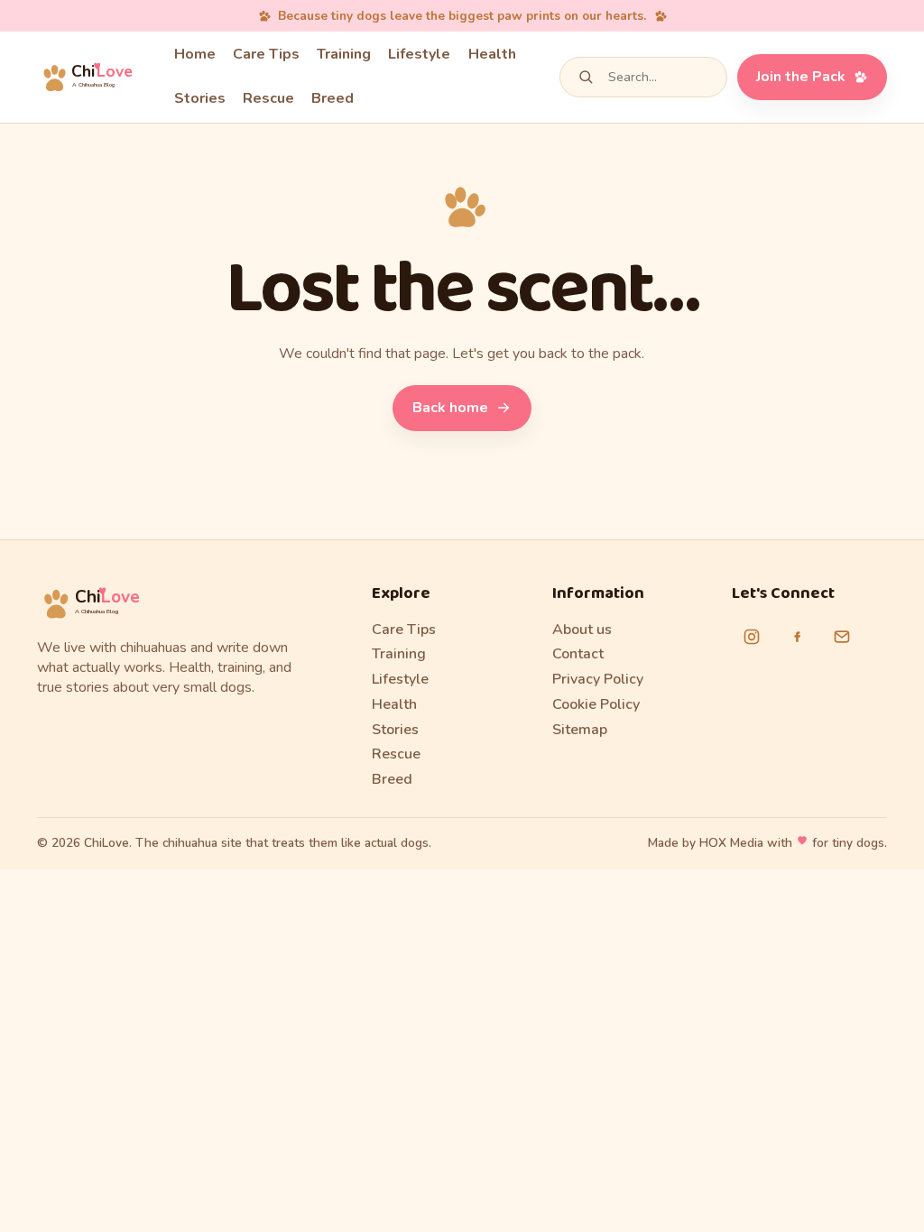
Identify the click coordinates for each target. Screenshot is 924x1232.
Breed (332, 98)
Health (492, 54)
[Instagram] (752, 637)
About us (582, 629)
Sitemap (579, 730)
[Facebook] (797, 637)
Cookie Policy (596, 704)
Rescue (268, 98)
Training (344, 54)
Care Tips (266, 54)
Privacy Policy (597, 679)
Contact (578, 654)
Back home (450, 408)
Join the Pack (800, 77)
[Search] (586, 77)
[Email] (842, 637)
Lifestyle (419, 54)
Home (195, 54)
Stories (200, 98)
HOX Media (731, 842)
